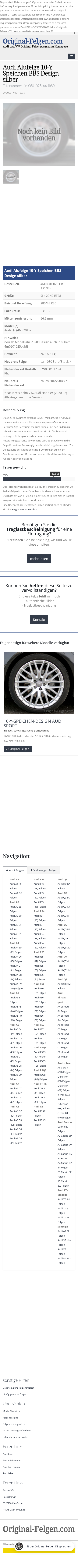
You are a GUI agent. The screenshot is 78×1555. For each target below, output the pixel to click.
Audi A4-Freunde (11, 1460)
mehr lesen (39, 558)
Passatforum (9, 1496)
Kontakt (39, 619)
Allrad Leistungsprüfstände (17, 1430)
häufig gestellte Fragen (15, 1394)
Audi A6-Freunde (11, 1466)
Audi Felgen (16, 870)
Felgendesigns (10, 1417)
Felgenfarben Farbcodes (15, 1436)
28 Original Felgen (17, 749)
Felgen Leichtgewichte (24, 509)
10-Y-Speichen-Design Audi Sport (33, 723)
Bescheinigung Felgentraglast (18, 1387)
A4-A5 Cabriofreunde (14, 1509)
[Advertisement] (39, 227)
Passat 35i (8, 1490)
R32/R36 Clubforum (13, 1503)
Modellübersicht (11, 1411)
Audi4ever (8, 1453)
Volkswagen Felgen (45, 870)
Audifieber (8, 1473)
